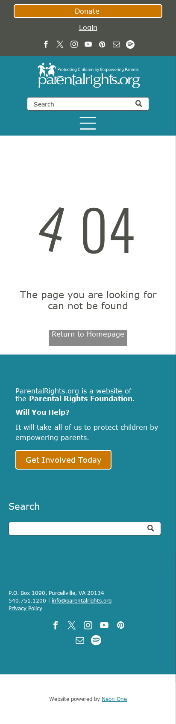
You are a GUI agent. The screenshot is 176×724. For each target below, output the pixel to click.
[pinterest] (102, 45)
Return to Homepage (88, 334)
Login (88, 27)
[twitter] (60, 45)
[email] (116, 45)
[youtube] (88, 45)
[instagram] (74, 45)
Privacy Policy (25, 608)
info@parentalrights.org (81, 600)
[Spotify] (130, 45)
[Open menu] (88, 123)
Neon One (114, 699)
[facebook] (46, 45)
